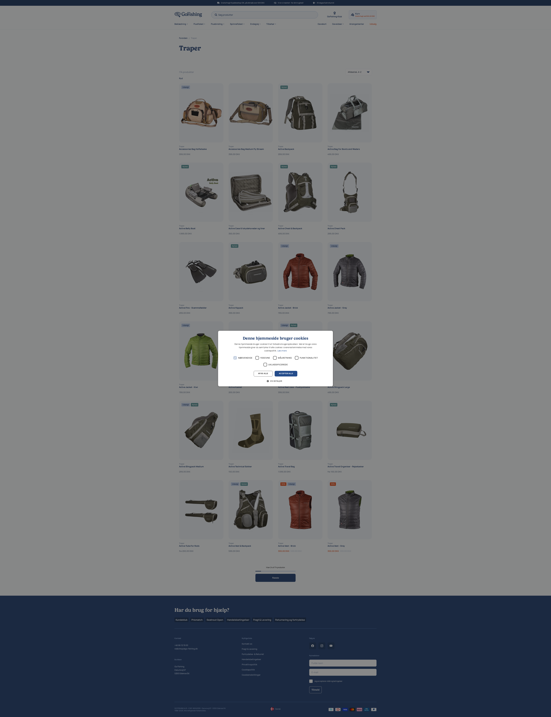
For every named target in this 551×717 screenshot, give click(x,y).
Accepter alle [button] (286, 373)
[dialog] (275, 358)
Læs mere (282, 350)
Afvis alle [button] (263, 373)
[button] (275, 381)
